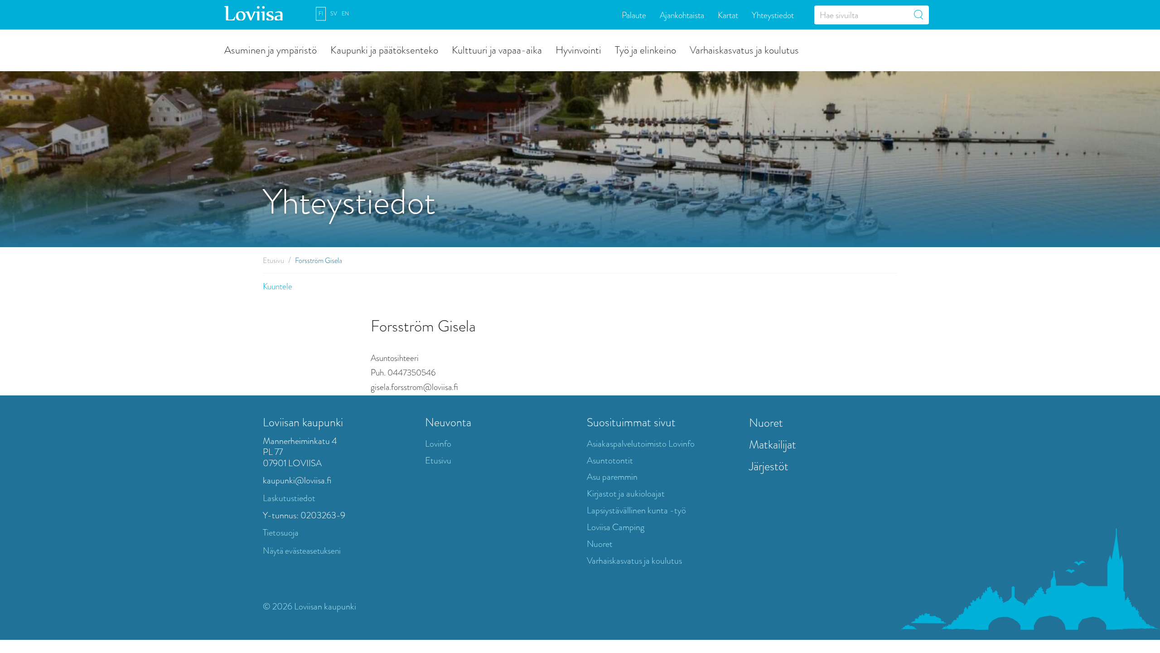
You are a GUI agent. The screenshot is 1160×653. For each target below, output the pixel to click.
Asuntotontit (610, 460)
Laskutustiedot (289, 498)
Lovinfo (438, 443)
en (345, 14)
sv (333, 14)
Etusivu (273, 260)
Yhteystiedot (773, 15)
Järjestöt (768, 466)
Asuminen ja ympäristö (270, 49)
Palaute (634, 15)
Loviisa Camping (615, 527)
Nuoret (600, 544)
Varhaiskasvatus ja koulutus (744, 49)
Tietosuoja (281, 532)
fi (321, 14)
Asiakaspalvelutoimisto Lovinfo (641, 443)
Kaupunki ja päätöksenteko (384, 49)
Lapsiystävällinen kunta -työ (636, 510)
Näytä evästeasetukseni (302, 551)
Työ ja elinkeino (645, 49)
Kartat (728, 15)
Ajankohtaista (682, 15)
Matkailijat (772, 444)
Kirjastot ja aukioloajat (626, 493)
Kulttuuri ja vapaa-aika (497, 49)
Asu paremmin (612, 476)
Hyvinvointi (578, 49)
